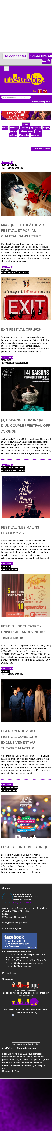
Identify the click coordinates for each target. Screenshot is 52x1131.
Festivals (14, 128)
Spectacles (35, 128)
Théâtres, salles (26, 131)
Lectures (24, 128)
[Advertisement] (26, 26)
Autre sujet (36, 135)
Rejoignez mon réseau (22, 902)
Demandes (24, 135)
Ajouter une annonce (41, 149)
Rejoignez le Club (10, 1071)
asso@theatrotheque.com (14, 922)
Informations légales (11, 928)
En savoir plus (9, 973)
